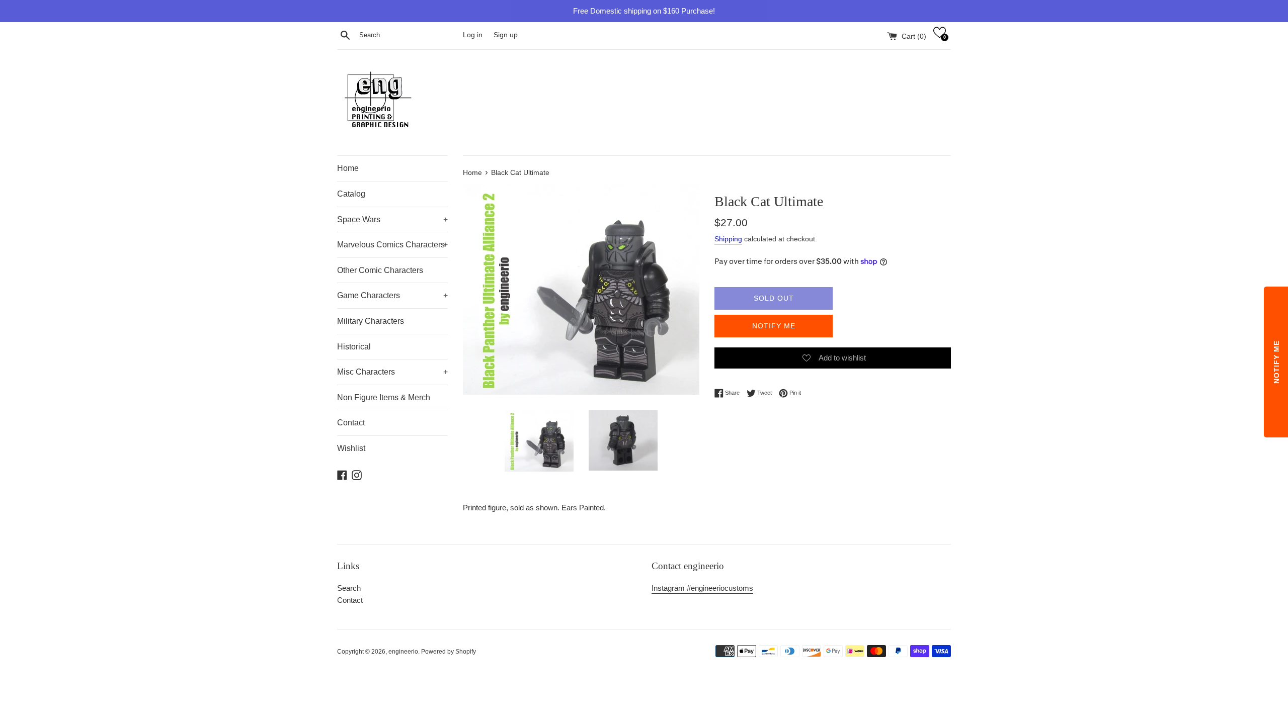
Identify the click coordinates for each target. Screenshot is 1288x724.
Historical (354, 346)
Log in (472, 35)
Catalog (351, 194)
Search (349, 588)
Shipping (728, 239)
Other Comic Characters (380, 270)
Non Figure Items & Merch (383, 397)
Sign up (506, 35)
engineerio (403, 651)
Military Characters (370, 321)
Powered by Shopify (448, 651)
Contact (351, 422)
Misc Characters (392, 372)
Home (348, 168)
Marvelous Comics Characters (392, 244)
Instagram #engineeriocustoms (702, 588)
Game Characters (392, 295)
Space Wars (392, 219)
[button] (939, 32)
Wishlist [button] (351, 448)
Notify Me (773, 326)
